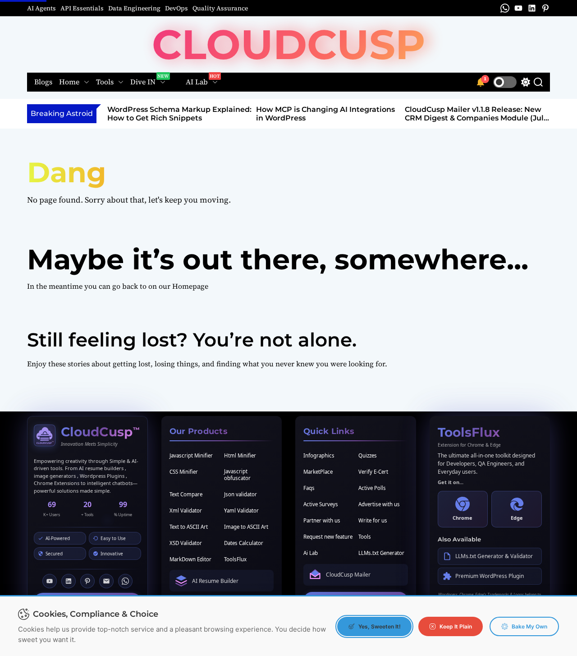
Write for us (372, 520)
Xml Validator (185, 510)
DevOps (176, 8)
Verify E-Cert (373, 471)
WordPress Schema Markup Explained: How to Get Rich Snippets (179, 113)
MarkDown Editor (190, 559)
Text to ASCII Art (188, 526)
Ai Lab (310, 553)
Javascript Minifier (191, 455)
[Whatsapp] (125, 581)
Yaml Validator (241, 510)
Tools (105, 82)
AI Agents (41, 8)
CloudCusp (289, 44)
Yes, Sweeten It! (379, 626)
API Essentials (82, 8)
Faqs (309, 488)
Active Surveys (320, 504)
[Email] (106, 581)
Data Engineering (134, 8)
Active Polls (372, 488)
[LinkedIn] (68, 581)
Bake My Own (529, 626)
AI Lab (197, 82)
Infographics (318, 455)
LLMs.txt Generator (381, 553)
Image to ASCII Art (246, 526)
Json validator (240, 494)
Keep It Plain (456, 626)
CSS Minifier (183, 471)
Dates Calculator (243, 543)
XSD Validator (185, 543)
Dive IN (143, 82)
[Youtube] (49, 581)
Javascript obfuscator (237, 474)
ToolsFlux (235, 559)
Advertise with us (379, 504)
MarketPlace (318, 471)
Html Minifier (240, 455)
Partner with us (321, 520)
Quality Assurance (220, 8)
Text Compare (185, 494)
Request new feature (328, 536)
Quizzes (367, 455)
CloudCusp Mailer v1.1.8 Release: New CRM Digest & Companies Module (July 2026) (476, 118)
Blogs (43, 82)
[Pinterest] (87, 581)
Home (69, 82)
